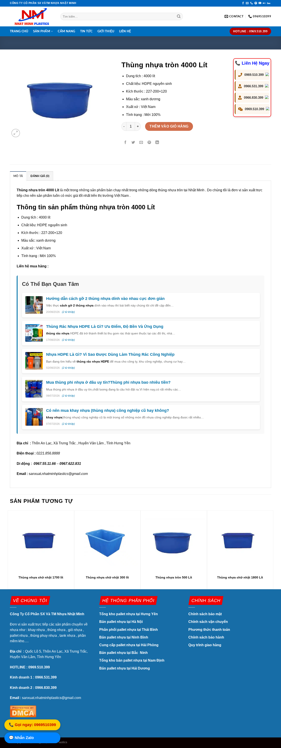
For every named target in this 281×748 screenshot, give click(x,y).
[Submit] (179, 16)
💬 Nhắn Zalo (21, 737)
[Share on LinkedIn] (157, 142)
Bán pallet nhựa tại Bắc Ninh (124, 653)
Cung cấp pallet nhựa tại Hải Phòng (129, 645)
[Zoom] (15, 133)
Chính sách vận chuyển (208, 622)
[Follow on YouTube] (260, 3)
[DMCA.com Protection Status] (23, 711)
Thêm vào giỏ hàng (169, 126)
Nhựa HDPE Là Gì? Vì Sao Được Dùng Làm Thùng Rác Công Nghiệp (110, 354)
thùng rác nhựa (57, 333)
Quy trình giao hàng (204, 645)
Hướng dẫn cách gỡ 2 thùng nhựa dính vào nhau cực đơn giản (105, 298)
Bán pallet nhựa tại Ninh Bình (124, 637)
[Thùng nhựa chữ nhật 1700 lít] (41, 541)
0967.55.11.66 (45, 463)
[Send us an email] (247, 3)
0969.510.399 (254, 75)
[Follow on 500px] (268, 3)
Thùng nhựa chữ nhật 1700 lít (40, 577)
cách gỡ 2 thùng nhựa (77, 305)
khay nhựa (54, 417)
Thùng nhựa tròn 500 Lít (173, 577)
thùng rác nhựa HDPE (93, 361)
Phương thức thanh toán (209, 629)
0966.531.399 (253, 86)
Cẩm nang (66, 31)
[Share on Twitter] (133, 142)
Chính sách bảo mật (205, 614)
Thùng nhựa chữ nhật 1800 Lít (240, 577)
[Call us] (251, 3)
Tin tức (86, 31)
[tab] (18, 176)
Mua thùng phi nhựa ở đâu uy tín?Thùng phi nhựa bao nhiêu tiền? (108, 382)
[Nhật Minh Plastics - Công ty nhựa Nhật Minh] (32, 17)
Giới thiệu (105, 31)
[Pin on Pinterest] (149, 142)
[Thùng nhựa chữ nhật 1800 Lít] (240, 541)
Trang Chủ (19, 31)
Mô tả (18, 176)
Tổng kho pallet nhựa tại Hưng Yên (128, 614)
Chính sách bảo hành (206, 637)
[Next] (271, 549)
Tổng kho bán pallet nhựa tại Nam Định (131, 660)
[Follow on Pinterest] (255, 3)
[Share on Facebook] (125, 142)
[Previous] (10, 549)
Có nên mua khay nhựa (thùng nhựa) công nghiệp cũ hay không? (107, 410)
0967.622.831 (70, 463)
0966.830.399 (253, 97)
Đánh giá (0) (40, 176)
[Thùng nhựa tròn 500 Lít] (174, 541)
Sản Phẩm (41, 31)
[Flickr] (264, 3)
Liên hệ (125, 31)
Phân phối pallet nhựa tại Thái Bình (128, 629)
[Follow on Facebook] (243, 3)
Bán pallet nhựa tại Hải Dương (124, 668)
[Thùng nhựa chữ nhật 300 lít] (107, 541)
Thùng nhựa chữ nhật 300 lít (107, 577)
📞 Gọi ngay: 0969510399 (32, 724)
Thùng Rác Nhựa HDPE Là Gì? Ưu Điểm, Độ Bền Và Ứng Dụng (104, 326)
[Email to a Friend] (141, 142)
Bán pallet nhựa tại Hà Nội (121, 622)
